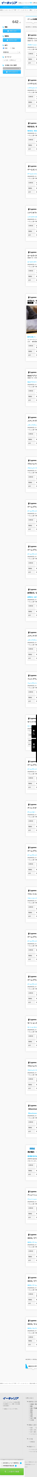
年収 (6, 48)
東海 (31, 1410)
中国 (31, 1414)
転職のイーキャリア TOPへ (11, 1409)
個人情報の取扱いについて (29, 1464)
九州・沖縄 (33, 1418)
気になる (34, 733)
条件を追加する (13, 72)
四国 (31, 1416)
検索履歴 (34, 747)
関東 (31, 1406)
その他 (32, 1420)
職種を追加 (13, 31)
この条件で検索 (13, 1472)
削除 (19, 68)
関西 (31, 1412)
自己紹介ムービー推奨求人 (11, 1463)
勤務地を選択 (13, 40)
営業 (31, 1427)
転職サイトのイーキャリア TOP (8, 10)
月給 (13, 48)
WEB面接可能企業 (8, 1465)
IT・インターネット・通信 (25, 10)
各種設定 (32, 1441)
